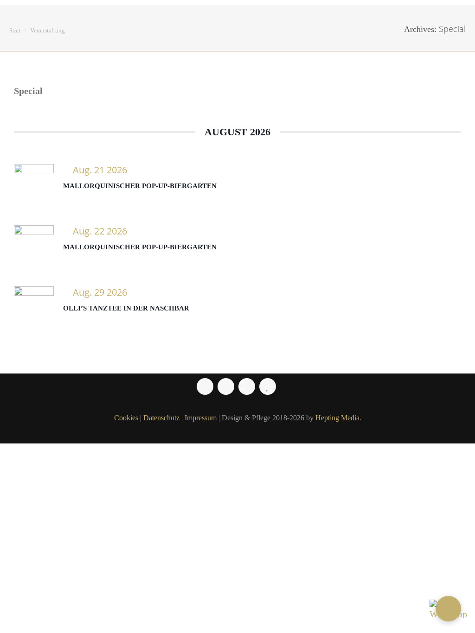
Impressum (201, 418)
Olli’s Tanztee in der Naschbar (126, 308)
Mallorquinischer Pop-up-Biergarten (140, 186)
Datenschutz (161, 418)
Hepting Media (337, 418)
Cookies (126, 418)
